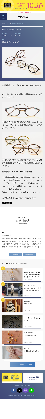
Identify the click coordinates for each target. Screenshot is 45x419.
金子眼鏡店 (7, 235)
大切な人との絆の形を (31, 351)
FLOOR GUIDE (29, 254)
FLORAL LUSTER (30, 335)
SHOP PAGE (16, 254)
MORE (22, 364)
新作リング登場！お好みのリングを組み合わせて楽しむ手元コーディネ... (32, 275)
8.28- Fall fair (29, 304)
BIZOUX (26, 348)
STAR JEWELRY (28, 270)
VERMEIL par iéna (29, 285)
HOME (4, 24)
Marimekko (27, 301)
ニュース (9, 24)
